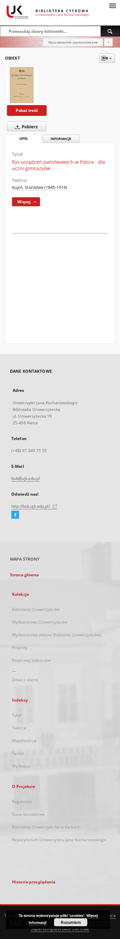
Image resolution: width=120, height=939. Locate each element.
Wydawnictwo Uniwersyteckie (40, 622)
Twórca (19, 728)
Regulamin (22, 801)
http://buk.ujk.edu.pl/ (31, 506)
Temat (18, 753)
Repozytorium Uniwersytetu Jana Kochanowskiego (59, 840)
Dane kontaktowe (28, 814)
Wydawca (21, 766)
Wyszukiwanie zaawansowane (73, 42)
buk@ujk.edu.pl (25, 478)
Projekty (19, 647)
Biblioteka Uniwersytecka (36, 609)
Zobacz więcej (25, 679)
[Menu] (112, 5)
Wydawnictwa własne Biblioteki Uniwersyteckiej (56, 635)
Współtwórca (24, 740)
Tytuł (16, 715)
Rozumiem (71, 922)
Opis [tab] (23, 139)
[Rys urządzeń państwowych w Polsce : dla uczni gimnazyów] (21, 85)
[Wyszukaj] (110, 31)
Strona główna (24, 575)
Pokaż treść (27, 110)
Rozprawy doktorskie (31, 660)
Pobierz (29, 127)
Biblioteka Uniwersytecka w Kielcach (46, 827)
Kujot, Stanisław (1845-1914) (39, 187)
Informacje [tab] (61, 139)
